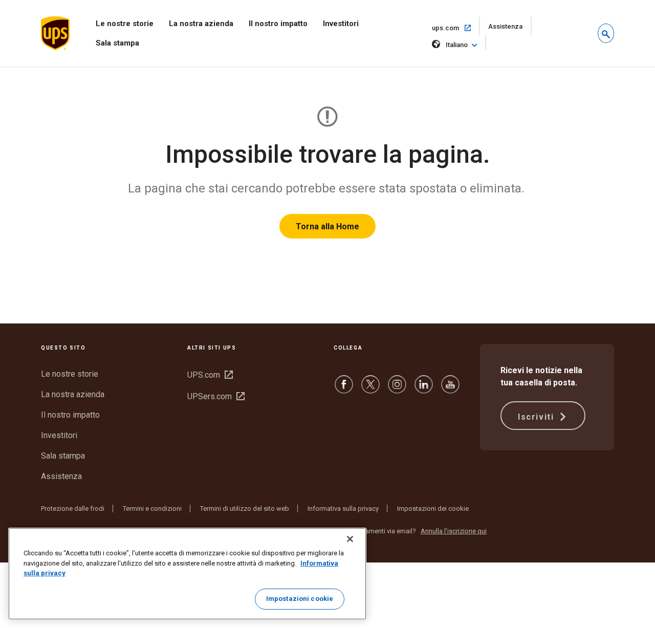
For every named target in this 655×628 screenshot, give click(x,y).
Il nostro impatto (278, 23)
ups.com (456, 27)
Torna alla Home (327, 226)
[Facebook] (344, 389)
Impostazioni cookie (299, 598)
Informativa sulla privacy (343, 508)
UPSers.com (216, 396)
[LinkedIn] (423, 389)
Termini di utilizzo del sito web (244, 508)
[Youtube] (450, 389)
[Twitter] (370, 389)
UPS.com (210, 375)
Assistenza (510, 29)
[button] (606, 33)
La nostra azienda (201, 23)
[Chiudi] (350, 539)
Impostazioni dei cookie (433, 508)
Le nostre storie (125, 23)
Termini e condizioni (152, 508)
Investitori (341, 23)
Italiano (456, 45)
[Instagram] (397, 389)
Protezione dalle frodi (72, 508)
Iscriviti (537, 417)
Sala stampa (117, 43)
